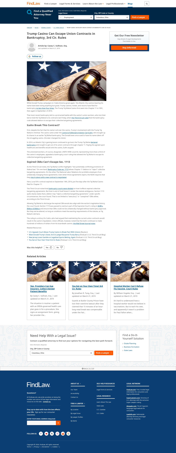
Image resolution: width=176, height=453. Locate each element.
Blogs (36, 27)
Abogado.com (131, 406)
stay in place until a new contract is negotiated (48, 177)
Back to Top (89, 368)
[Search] (147, 3)
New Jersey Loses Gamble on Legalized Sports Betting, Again (52, 237)
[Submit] (58, 423)
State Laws (128, 350)
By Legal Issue (75, 413)
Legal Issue (62, 13)
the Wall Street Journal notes (84, 223)
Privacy (36, 447)
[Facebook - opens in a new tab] (41, 434)
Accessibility (75, 393)
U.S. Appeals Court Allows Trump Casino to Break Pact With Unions (54, 232)
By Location (74, 410)
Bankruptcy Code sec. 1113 (58, 169)
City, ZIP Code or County (104, 13)
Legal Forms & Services (104, 390)
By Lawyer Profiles (77, 417)
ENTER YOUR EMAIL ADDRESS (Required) (41, 419)
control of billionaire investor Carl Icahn (77, 133)
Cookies (54, 447)
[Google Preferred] (68, 434)
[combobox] (76, 17)
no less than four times (45, 108)
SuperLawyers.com (133, 398)
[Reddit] (63, 434)
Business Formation (131, 347)
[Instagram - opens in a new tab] (57, 434)
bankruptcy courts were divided (61, 188)
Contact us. (47, 402)
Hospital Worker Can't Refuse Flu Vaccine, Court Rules (128, 287)
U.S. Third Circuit (58, 27)
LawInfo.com (131, 414)
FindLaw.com (131, 390)
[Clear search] (91, 17)
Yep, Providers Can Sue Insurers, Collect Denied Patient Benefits (42, 289)
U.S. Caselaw (101, 410)
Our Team (74, 390)
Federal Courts (46, 27)
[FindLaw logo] (34, 3)
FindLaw (29, 27)
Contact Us (74, 397)
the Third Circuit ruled (80, 118)
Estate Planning (130, 343)
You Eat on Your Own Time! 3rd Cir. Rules (44, 240)
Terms (29, 447)
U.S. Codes (100, 413)
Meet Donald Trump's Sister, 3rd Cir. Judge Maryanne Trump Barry (54, 235)
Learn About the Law (104, 402)
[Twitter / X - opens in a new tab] (52, 434)
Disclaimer (45, 447)
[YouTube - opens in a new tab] (46, 434)
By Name (74, 421)
